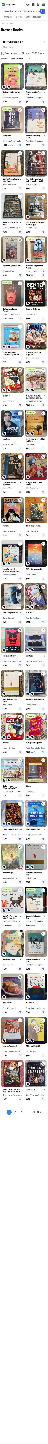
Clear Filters (8, 47)
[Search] (42, 11)
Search (11, 24)
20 (34, 1112)
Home (3, 24)
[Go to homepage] (9, 4)
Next (39, 1112)
